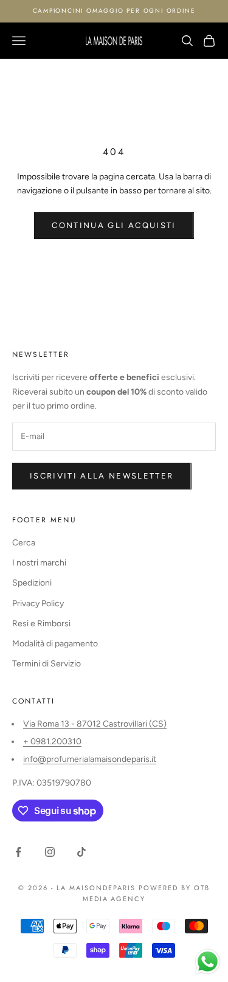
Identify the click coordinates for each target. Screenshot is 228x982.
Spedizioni (32, 583)
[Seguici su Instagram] (50, 852)
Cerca (23, 543)
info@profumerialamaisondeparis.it (89, 759)
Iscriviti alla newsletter (102, 475)
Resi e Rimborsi (41, 623)
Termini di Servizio (46, 664)
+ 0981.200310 (52, 741)
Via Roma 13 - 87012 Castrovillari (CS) (95, 724)
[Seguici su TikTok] (81, 852)
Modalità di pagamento (55, 643)
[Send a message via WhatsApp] (207, 961)
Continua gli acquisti (114, 225)
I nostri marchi (39, 563)
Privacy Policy (38, 603)
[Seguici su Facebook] (18, 852)
